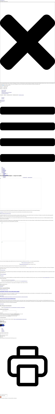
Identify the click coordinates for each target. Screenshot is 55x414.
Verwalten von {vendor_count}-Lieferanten (7, 92)
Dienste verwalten (4, 91)
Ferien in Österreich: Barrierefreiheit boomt (8, 298)
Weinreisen (4, 176)
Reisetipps (4, 177)
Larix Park (30, 267)
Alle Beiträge (1, 286)
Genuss (4, 172)
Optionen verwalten (4, 90)
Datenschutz (3, 97)
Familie (4, 174)
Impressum (3, 98)
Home (2, 167)
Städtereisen (4, 170)
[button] (27, 42)
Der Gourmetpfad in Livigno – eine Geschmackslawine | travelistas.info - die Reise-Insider (14, 307)
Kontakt (2, 329)
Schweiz (4, 169)
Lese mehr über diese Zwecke (5, 93)
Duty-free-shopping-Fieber (46, 277)
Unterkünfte (4, 173)
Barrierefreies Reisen (5, 175)
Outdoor (4, 171)
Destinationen (3, 168)
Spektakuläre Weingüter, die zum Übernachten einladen (9, 291)
